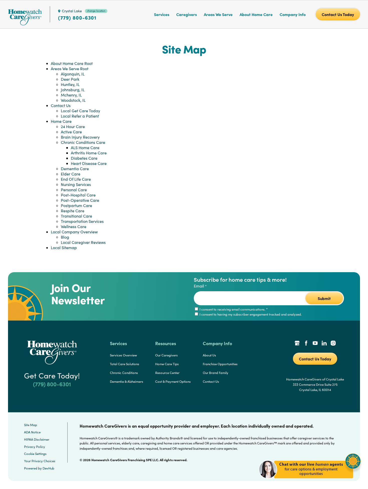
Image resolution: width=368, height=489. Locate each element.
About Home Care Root (72, 63)
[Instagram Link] (333, 344)
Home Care (61, 121)
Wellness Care (73, 226)
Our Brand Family (215, 372)
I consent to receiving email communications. (233, 309)
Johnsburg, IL (73, 89)
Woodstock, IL (73, 100)
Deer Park (70, 79)
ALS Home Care (85, 147)
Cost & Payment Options (173, 381)
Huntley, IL (70, 84)
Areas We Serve (218, 14)
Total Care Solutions (124, 364)
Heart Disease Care (89, 163)
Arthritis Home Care (89, 152)
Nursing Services (76, 184)
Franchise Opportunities (220, 364)
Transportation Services (82, 221)
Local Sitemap (64, 247)
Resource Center (167, 372)
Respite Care (72, 210)
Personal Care (74, 189)
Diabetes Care (84, 158)
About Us (209, 355)
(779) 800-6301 (77, 18)
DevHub (48, 468)
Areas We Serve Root (69, 68)
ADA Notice (32, 432)
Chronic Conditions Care (83, 142)
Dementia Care (75, 168)
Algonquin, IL (73, 73)
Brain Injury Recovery (80, 137)
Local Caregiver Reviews (83, 242)
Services (161, 14)
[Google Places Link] (297, 344)
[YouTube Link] (315, 344)
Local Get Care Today (80, 110)
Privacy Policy (34, 446)
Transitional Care (76, 216)
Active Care (71, 131)
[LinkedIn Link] (324, 344)
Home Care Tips (167, 364)
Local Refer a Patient (80, 116)
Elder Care (70, 173)
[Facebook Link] (306, 344)
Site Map (30, 425)
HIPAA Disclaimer (36, 439)
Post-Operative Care (80, 200)
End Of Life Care (76, 179)
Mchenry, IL (71, 94)
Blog (65, 237)
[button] (310, 481)
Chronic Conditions (124, 372)
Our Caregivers (166, 355)
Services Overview (123, 355)
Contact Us (61, 105)
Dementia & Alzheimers (126, 381)
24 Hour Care (73, 126)
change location (96, 11)
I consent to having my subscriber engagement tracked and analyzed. (250, 314)
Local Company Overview (74, 231)
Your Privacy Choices (39, 461)
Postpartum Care (76, 205)
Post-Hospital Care (78, 195)
